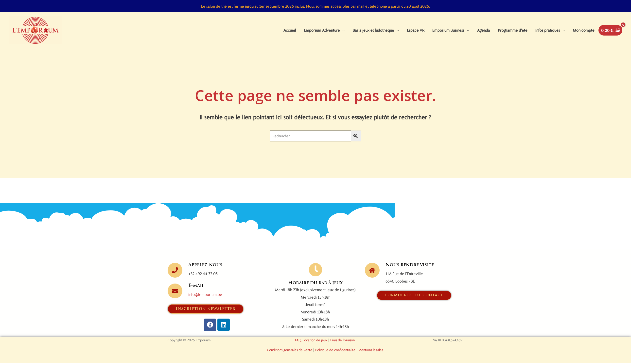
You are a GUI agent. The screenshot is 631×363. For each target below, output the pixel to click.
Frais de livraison (342, 340)
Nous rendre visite (410, 265)
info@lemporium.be (205, 294)
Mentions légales (370, 349)
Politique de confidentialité (335, 349)
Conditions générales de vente (289, 349)
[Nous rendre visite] (372, 270)
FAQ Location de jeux (311, 340)
